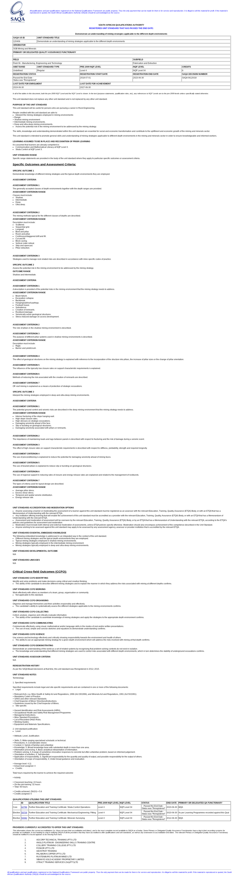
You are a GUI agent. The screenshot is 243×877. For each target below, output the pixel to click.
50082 (24, 818)
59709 (24, 812)
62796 (24, 807)
